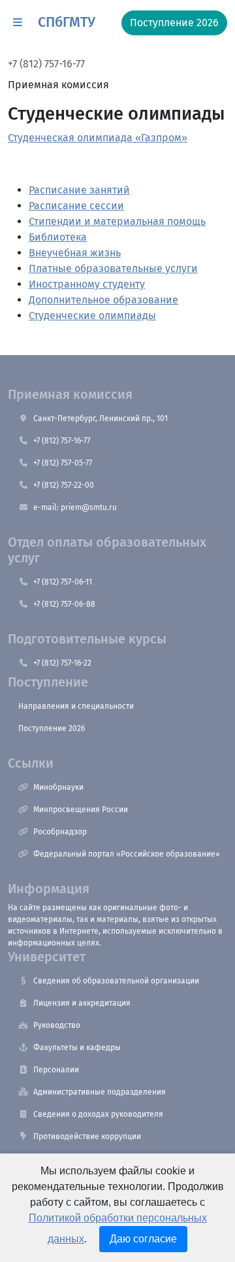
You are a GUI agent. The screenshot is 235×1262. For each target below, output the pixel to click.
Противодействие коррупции (87, 1136)
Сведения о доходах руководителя (98, 1114)
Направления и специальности (76, 706)
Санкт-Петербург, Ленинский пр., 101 (100, 418)
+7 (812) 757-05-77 (62, 463)
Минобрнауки (58, 787)
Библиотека (58, 237)
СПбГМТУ (66, 22)
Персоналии (56, 1069)
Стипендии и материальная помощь (117, 221)
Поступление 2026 (51, 728)
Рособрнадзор (60, 831)
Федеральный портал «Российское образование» (126, 854)
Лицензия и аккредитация (82, 1003)
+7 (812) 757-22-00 (63, 485)
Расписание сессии (76, 205)
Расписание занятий (79, 190)
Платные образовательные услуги (113, 268)
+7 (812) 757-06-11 (62, 582)
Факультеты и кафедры (77, 1047)
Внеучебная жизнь (75, 253)
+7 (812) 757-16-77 (46, 64)
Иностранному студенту (87, 284)
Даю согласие (143, 1238)
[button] (18, 22)
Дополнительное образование (103, 300)
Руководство (56, 1025)
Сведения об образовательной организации (116, 980)
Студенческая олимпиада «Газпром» (97, 137)
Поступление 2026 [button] (174, 22)
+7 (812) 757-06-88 (64, 604)
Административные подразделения (99, 1092)
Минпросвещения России (80, 809)
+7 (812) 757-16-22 (62, 663)
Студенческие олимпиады (92, 315)
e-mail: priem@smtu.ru (75, 507)
